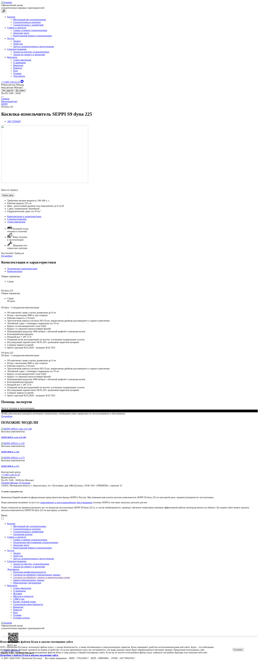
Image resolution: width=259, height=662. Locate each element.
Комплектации (14, 271)
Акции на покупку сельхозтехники (31, 52)
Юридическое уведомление (27, 583)
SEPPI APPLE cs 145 (10, 452)
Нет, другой (7, 90)
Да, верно (20, 90)
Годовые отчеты (21, 618)
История (17, 593)
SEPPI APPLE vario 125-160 (13, 437)
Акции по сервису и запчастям (29, 54)
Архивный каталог (23, 534)
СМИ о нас (19, 599)
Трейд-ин (18, 43)
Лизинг (17, 41)
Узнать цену (7, 195)
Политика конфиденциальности (29, 572)
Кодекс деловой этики (24, 601)
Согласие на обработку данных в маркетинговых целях (41, 577)
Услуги (10, 38)
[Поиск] (3, 11)
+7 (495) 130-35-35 (10, 82)
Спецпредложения (16, 49)
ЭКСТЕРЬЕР (14, 121)
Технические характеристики (22, 268)
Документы (19, 76)
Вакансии (18, 65)
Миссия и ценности (23, 596)
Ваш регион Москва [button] (13, 84)
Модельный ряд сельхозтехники (29, 19)
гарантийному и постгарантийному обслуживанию (66, 502)
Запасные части (21, 33)
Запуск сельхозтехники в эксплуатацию (33, 46)
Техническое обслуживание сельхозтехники (35, 542)
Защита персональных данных (28, 580)
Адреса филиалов (22, 60)
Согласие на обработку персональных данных (36, 574)
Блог (15, 70)
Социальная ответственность (28, 604)
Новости (17, 68)
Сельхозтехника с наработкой (28, 25)
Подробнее (6, 256)
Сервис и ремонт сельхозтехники (30, 30)
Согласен (238, 650)
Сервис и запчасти (16, 27)
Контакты (12, 57)
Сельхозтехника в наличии (27, 22)
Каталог (11, 17)
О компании (19, 62)
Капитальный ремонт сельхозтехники (32, 35)
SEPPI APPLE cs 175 (10, 466)
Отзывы (17, 73)
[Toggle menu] (2, 96)
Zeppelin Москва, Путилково (15, 483)
